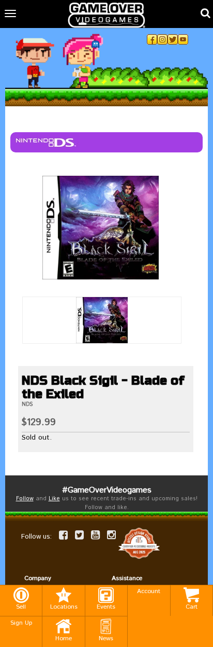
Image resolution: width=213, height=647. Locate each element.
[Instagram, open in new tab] (162, 39)
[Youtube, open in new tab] (183, 39)
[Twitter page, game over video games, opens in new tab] (79, 535)
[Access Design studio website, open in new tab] (139, 543)
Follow (25, 499)
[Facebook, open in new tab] (152, 39)
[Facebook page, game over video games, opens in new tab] (63, 535)
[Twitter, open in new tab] (173, 39)
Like (54, 499)
